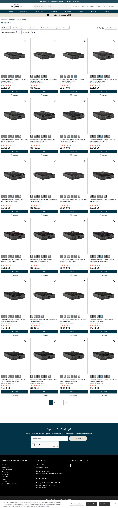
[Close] (115, 504)
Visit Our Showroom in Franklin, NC (54, 2)
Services (80, 11)
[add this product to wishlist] (25, 41)
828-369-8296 (45, 471)
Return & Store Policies (9, 484)
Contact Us (107, 11)
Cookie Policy (46, 506)
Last (66, 402)
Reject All (91, 503)
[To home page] (16, 6)
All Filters (6, 27)
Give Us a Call (74, 2)
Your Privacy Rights (77, 503)
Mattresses (23, 11)
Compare (15, 95)
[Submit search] (67, 6)
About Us (93, 11)
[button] (74, 6)
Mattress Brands (21, 19)
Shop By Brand (38, 11)
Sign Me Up (78, 438)
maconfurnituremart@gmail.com (50, 473)
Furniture (10, 11)
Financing (68, 11)
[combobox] (19, 28)
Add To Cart (14, 91)
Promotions (54, 11)
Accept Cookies (104, 503)
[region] (59, 504)
